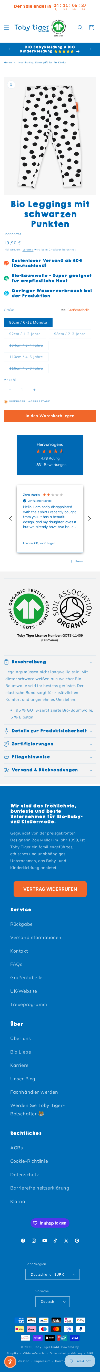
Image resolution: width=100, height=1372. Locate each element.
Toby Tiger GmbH (47, 1347)
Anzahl (10, 380)
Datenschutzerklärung (66, 1353)
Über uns (20, 1038)
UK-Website (23, 991)
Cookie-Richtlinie (29, 1161)
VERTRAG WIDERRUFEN (50, 889)
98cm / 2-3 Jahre (72, 333)
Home (8, 62)
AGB (90, 1353)
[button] (6, 27)
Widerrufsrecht (34, 1353)
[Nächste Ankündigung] (90, 49)
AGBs (16, 1148)
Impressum (42, 1361)
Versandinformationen (36, 937)
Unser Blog (22, 1079)
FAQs (16, 964)
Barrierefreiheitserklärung (39, 1188)
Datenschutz (24, 1174)
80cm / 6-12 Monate (28, 322)
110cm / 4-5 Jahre (28, 356)
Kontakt (19, 951)
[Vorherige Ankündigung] (9, 49)
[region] (50, 519)
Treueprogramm (28, 1004)
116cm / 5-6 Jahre (28, 368)
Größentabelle (26, 977)
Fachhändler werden (34, 1092)
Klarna (17, 1201)
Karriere (19, 1065)
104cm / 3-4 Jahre (28, 345)
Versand (28, 249)
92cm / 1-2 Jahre (27, 333)
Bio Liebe (20, 1052)
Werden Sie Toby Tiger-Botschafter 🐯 (37, 1109)
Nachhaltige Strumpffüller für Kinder (42, 62)
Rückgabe (21, 924)
